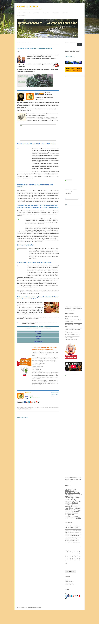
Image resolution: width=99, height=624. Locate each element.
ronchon (75, 513)
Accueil (18, 12)
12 (70, 556)
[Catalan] (65, 54)
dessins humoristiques (73, 497)
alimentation (68, 489)
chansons (75, 492)
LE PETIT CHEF (38, 333)
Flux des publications (69, 581)
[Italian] (71, 54)
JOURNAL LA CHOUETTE (27, 6)
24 (65, 559)
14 (75, 556)
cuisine (70, 496)
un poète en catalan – (69, 537)
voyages (78, 518)
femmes (78, 501)
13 (72, 556)
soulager (69, 516)
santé (67, 514)
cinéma (71, 494)
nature (68, 509)
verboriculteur (67, 518)
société (71, 514)
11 (67, 556)
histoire (75, 503)
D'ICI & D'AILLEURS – (69, 540)
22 (77, 558)
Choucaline (32, 407)
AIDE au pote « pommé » (22, 15)
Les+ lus (66, 506)
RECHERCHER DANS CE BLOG (71, 42)
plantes (79, 510)
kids (73, 504)
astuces (75, 491)
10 (65, 556)
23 (79, 558)
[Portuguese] (72, 54)
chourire (67, 494)
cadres (43, 407)
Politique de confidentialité (22, 607)
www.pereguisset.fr (68, 191)
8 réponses (19, 51)
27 (72, 559)
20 (72, 558)
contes (75, 494)
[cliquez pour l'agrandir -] (35, 86)
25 (67, 559)
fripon (66, 503)
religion (76, 511)
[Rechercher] (79, 44)
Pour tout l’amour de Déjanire (71, 339)
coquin (80, 494)
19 (70, 558)
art (73, 491)
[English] (69, 54)
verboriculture (72, 518)
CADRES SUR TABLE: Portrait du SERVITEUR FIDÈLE (34, 48)
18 (67, 558)
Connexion (67, 579)
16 (79, 556)
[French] (68, 54)
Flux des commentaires (69, 583)
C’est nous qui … (26, 12)
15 (77, 556)
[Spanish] (67, 54)
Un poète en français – (69, 525)
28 (75, 559)
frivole (70, 503)
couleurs (66, 496)
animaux (68, 491)
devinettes (67, 499)
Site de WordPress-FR (69, 584)
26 (70, 559)
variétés (75, 516)
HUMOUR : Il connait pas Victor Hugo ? (72, 334)
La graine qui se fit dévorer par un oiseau (73, 332)
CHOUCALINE (28, 408)
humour (68, 504)
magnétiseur (69, 508)
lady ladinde (77, 504)
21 (75, 558)
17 (65, 558)
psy (71, 511)
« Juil (66, 563)
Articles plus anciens (22, 417)
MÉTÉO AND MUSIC (55, 12)
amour (73, 489)
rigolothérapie (69, 513)
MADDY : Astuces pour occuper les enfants (73, 328)
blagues (68, 493)
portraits (46, 407)
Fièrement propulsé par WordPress (34, 607)
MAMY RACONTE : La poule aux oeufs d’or (73, 323)
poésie (67, 511)
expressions (68, 501)
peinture (74, 510)
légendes (74, 506)
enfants (73, 499)
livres (69, 506)
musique (77, 508)
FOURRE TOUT (65, 12)
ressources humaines (52, 407)
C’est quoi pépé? (36, 12)
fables (74, 501)
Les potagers (46, 12)
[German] (73, 54)
